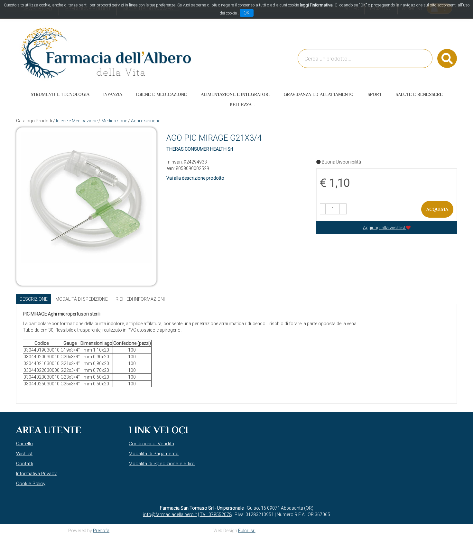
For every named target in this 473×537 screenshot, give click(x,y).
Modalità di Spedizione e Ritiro (162, 463)
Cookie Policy (30, 483)
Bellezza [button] (241, 104)
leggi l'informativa (316, 5)
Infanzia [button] (112, 94)
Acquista (437, 209)
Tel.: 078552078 (216, 514)
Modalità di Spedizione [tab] (81, 299)
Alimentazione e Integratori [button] (235, 94)
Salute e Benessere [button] (419, 94)
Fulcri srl (246, 530)
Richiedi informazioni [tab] (140, 299)
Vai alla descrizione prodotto (195, 178)
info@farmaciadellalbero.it (170, 514)
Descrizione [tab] (34, 299)
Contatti (24, 463)
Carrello (24, 444)
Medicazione (114, 120)
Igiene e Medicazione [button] (161, 94)
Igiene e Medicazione (76, 120)
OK (247, 12)
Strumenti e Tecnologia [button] (60, 94)
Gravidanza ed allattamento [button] (318, 94)
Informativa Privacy (36, 473)
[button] (323, 208)
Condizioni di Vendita (151, 444)
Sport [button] (374, 94)
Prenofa (101, 530)
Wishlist (24, 454)
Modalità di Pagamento (154, 454)
